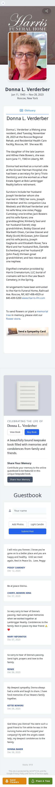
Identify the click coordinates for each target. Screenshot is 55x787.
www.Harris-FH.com (33, 298)
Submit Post (27, 531)
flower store (13, 318)
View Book (15, 432)
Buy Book (32, 432)
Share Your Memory (20, 479)
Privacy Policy (19, 773)
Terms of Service (36, 773)
